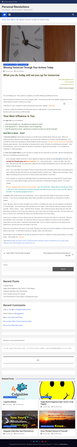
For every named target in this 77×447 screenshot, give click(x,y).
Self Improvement (23, 64)
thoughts (18, 243)
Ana (4, 321)
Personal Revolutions (15, 6)
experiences (53, 240)
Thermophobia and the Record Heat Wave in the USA (56, 254)
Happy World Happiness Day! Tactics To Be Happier (19, 288)
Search (5, 265)
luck (10, 243)
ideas (66, 240)
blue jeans (19, 240)
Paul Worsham (20, 71)
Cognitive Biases (8, 285)
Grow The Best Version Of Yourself (14, 294)
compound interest (32, 240)
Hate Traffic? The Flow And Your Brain (18, 253)
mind (13, 243)
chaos (24, 240)
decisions (41, 240)
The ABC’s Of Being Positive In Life (19, 309)
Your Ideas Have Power (15, 317)
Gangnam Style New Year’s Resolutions (15, 291)
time (23, 243)
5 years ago (8, 404)
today (26, 243)
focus (59, 240)
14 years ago (9, 71)
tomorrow (32, 243)
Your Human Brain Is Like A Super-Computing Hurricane (20, 297)
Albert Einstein (11, 240)
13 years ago (46, 406)
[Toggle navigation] (9, 14)
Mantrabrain (64, 444)
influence (6, 243)
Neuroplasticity (19, 313)
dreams (47, 240)
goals (63, 240)
